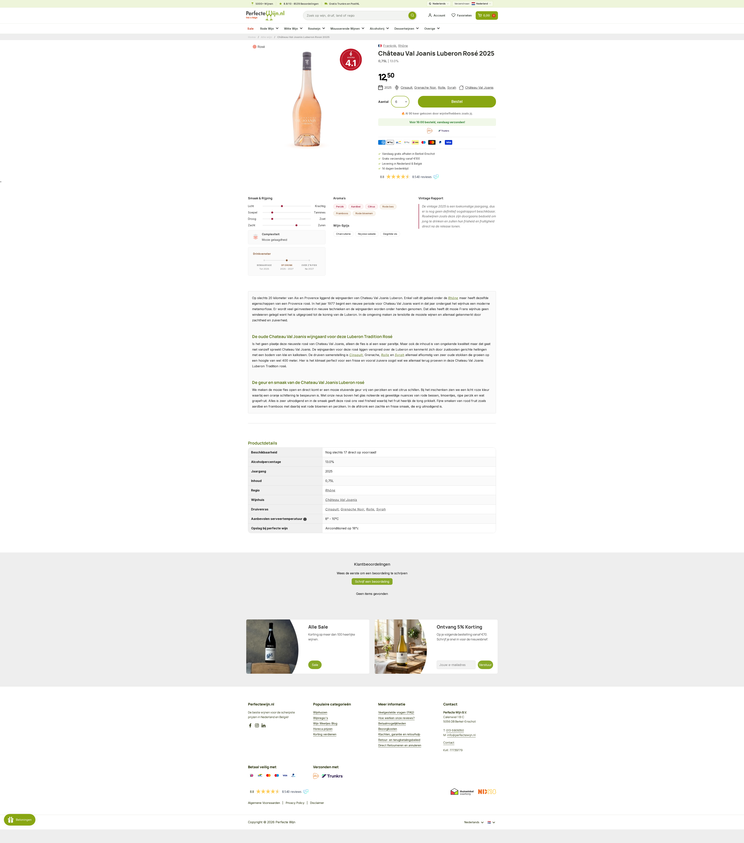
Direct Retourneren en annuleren (399, 745)
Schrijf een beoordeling (372, 581)
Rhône (403, 46)
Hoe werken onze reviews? (396, 718)
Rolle (441, 87)
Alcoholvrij (377, 28)
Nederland (471, 3)
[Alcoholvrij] (388, 29)
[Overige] (439, 29)
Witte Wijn (291, 28)
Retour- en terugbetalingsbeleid (399, 740)
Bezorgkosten (387, 729)
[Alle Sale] (307, 646)
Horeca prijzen (322, 729)
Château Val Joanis (479, 87)
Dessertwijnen (404, 28)
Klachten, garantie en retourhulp (399, 734)
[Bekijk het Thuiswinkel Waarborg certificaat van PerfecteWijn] (462, 791)
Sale (250, 28)
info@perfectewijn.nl (461, 735)
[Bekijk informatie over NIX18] (487, 791)
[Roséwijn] (324, 29)
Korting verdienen (324, 734)
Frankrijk (389, 46)
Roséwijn (314, 28)
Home (252, 37)
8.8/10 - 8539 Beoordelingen (301, 3)
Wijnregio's (320, 718)
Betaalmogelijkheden (392, 723)
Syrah (451, 87)
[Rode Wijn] (278, 29)
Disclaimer (317, 803)
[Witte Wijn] (302, 29)
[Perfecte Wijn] (265, 16)
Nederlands (439, 3)
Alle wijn (266, 37)
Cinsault (406, 87)
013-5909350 (455, 730)
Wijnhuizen (320, 712)
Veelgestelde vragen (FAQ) (396, 712)
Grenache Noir (425, 87)
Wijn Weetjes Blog (325, 723)
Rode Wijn (267, 28)
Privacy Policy (295, 803)
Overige (429, 28)
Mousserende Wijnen (345, 28)
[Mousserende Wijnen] (363, 29)
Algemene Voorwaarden (264, 803)
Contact (448, 743)
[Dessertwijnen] (418, 29)
